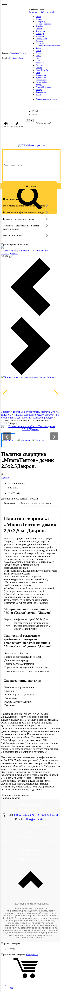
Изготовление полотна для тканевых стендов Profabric (30, 843)
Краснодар (40, 33)
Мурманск (40, 36)
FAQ (30, 831)
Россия (38, 16)
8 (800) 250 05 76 (24, 814)
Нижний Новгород (43, 24)
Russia (38, 94)
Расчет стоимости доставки (35, 503)
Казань (38, 48)
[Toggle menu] (4, 4)
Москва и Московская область (48, 46)
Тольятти (39, 65)
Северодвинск (41, 38)
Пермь (38, 51)
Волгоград (40, 43)
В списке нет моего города (46, 99)
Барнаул (39, 89)
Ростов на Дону (42, 82)
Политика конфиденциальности (30, 908)
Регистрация (17, 126)
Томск (38, 55)
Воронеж (39, 53)
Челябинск (40, 26)
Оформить (32, 954)
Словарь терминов (30, 849)
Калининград (41, 92)
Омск (38, 72)
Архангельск (41, 77)
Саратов (39, 29)
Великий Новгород (43, 87)
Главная (5, 411)
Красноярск (40, 31)
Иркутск (39, 41)
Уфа (37, 58)
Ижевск (39, 19)
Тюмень (39, 68)
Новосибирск (41, 80)
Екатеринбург (41, 21)
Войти (29, 120)
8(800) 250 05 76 (17, 53)
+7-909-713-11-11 (48, 814)
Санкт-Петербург (43, 70)
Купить (5, 477)
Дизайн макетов (30, 854)
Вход (5, 126)
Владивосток (41, 75)
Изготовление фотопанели (30, 836)
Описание (9, 503)
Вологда (39, 85)
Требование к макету (30, 859)
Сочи (38, 60)
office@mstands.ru (15, 58)
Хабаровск (40, 63)
